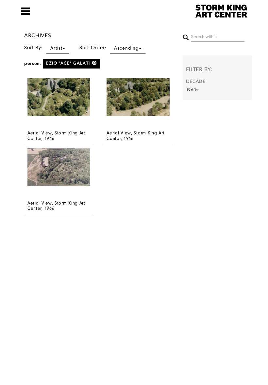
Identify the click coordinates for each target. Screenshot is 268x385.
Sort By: (43, 48)
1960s (192, 90)
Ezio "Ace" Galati (69, 63)
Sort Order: (109, 48)
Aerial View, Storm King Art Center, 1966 (56, 135)
